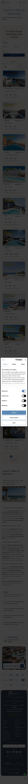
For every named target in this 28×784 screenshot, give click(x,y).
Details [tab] (14, 364)
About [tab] (23, 364)
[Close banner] (25, 359)
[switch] (24, 396)
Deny (14, 422)
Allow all (14, 412)
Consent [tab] (5, 364)
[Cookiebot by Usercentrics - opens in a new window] (16, 360)
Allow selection (14, 417)
